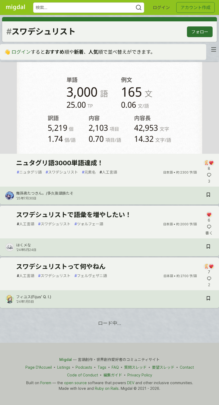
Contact (187, 367)
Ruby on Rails (107, 388)
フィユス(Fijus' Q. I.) (33, 296)
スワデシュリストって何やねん (60, 266)
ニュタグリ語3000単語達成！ (59, 163)
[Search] (138, 8)
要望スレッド (163, 367)
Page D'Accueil (38, 367)
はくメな (23, 245)
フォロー (199, 31)
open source (75, 382)
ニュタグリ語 (29, 172)
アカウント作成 (195, 7)
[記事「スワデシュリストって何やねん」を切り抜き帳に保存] (208, 299)
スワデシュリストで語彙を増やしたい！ (73, 215)
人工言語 (108, 172)
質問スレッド (135, 367)
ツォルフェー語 (89, 224)
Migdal (65, 359)
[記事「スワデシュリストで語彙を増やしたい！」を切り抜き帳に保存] (208, 247)
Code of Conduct (82, 375)
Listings (63, 367)
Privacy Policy (139, 375)
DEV (130, 382)
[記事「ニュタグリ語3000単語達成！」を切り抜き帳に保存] (208, 195)
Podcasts (84, 367)
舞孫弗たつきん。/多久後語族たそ (44, 193)
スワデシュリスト (62, 172)
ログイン (161, 7)
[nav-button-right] (213, 49)
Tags (101, 367)
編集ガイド (112, 375)
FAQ (115, 367)
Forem (45, 382)
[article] (109, 152)
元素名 (89, 172)
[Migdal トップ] (15, 7)
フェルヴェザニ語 (91, 275)
